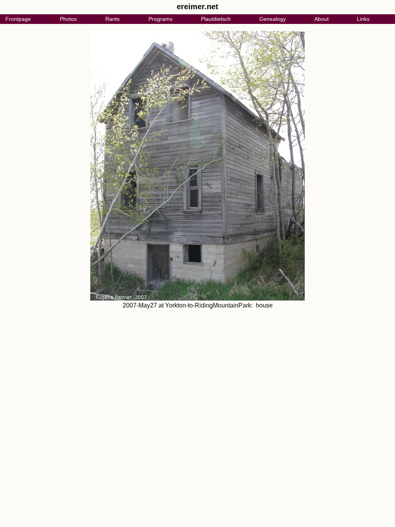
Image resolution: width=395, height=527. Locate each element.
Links (363, 19)
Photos (68, 19)
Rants (112, 19)
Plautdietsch (216, 19)
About (321, 19)
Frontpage (18, 19)
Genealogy (272, 19)
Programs (160, 19)
